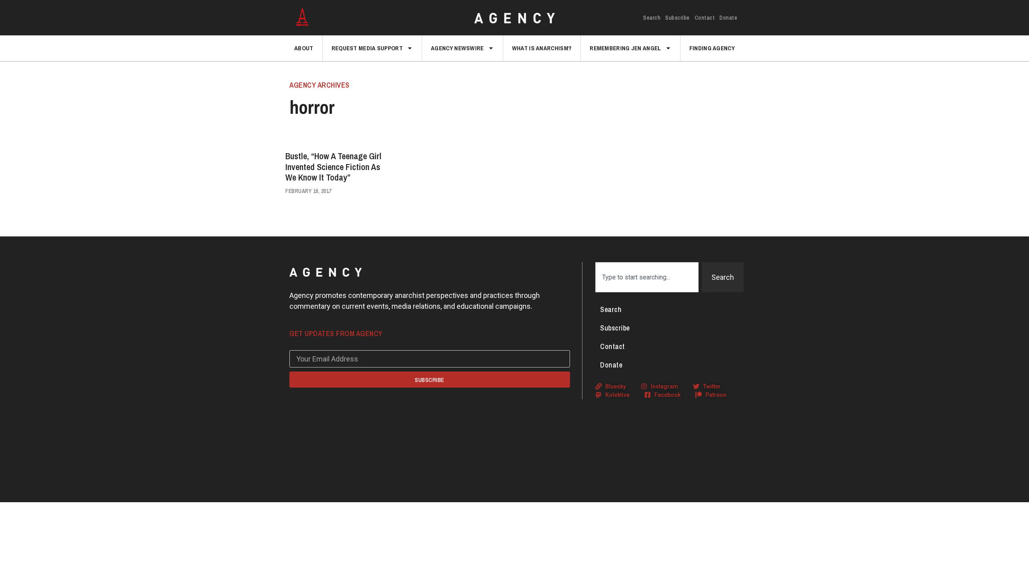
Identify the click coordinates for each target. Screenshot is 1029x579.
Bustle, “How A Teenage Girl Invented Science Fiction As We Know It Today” (333, 166)
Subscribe (677, 17)
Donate (728, 17)
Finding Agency (712, 48)
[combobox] (647, 277)
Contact (705, 17)
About (304, 48)
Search (651, 17)
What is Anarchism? (542, 48)
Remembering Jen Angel (625, 48)
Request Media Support (367, 48)
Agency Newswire (457, 48)
